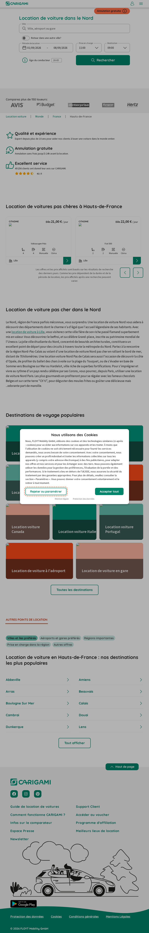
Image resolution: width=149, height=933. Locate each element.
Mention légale (62, 498)
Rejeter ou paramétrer (46, 491)
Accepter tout (109, 491)
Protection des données (83, 498)
